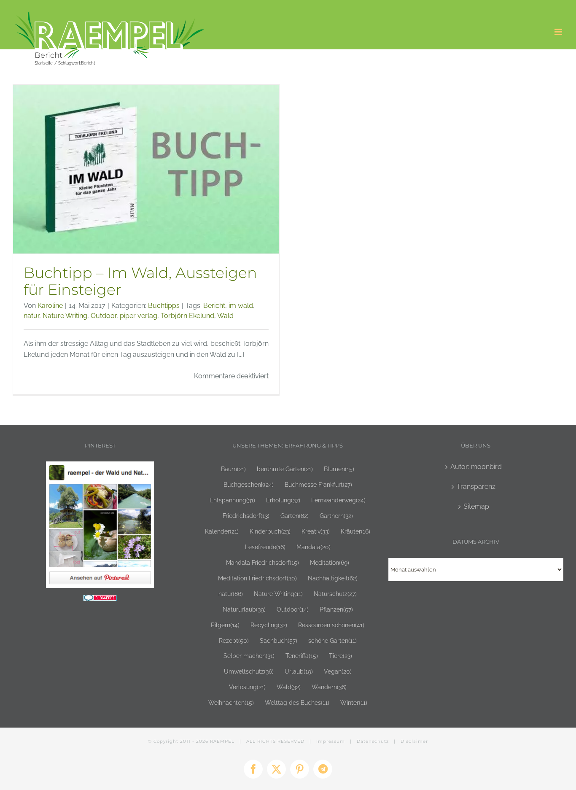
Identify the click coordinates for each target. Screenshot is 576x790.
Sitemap (476, 506)
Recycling (268, 624)
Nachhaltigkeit (333, 578)
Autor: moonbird (476, 467)
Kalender (222, 531)
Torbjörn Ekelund (187, 316)
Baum (233, 468)
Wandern (329, 686)
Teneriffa (301, 655)
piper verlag (138, 316)
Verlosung (247, 686)
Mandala (313, 546)
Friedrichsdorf (246, 515)
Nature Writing (65, 316)
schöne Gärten (332, 640)
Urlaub (299, 671)
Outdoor (103, 316)
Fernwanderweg (338, 500)
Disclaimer (414, 741)
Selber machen (249, 655)
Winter (353, 702)
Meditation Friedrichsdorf (257, 578)
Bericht (214, 306)
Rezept (234, 640)
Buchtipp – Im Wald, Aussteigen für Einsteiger (140, 281)
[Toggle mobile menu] (558, 31)
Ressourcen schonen (331, 624)
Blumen (339, 468)
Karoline (50, 306)
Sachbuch (278, 640)
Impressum (330, 741)
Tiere (340, 655)
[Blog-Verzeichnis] (100, 600)
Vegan (338, 671)
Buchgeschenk (248, 484)
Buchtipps (164, 306)
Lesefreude (265, 546)
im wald (241, 306)
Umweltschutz (249, 671)
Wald (225, 316)
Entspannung (232, 500)
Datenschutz (373, 741)
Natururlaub (244, 609)
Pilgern (225, 624)
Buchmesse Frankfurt (318, 484)
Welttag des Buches (297, 702)
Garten (294, 515)
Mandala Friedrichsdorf (262, 562)
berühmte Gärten (285, 468)
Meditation (329, 562)
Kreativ (315, 531)
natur (31, 316)
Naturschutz (335, 593)
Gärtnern (336, 515)
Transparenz (476, 487)
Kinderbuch (270, 531)
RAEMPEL (222, 741)
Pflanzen (336, 609)
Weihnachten (231, 702)
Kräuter (355, 531)
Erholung (283, 500)
